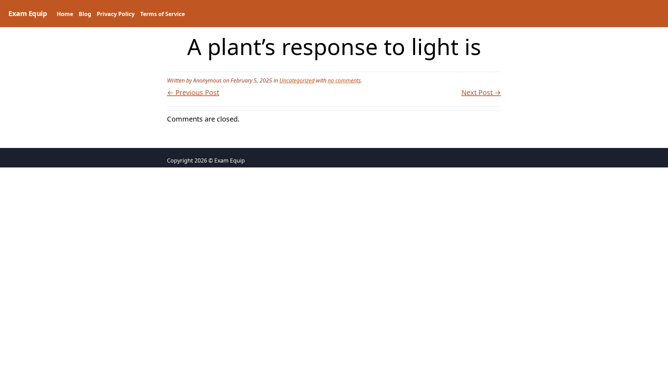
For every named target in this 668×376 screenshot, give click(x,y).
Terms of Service (162, 14)
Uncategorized (297, 80)
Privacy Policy (116, 14)
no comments (344, 80)
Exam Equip (27, 13)
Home (65, 14)
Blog (85, 14)
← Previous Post (193, 92)
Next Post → (481, 92)
